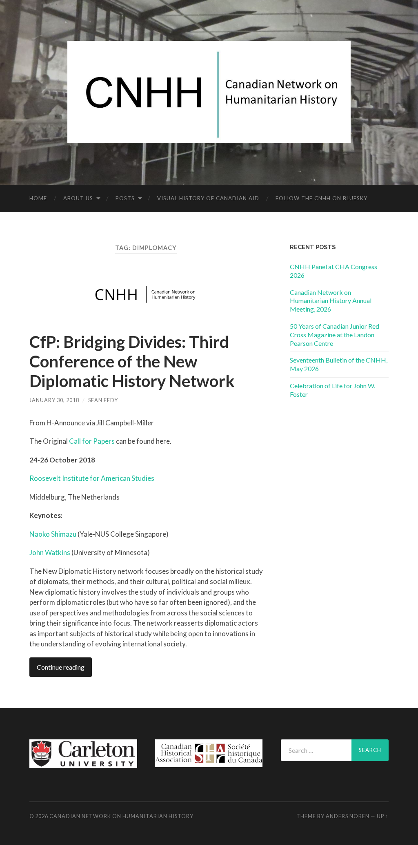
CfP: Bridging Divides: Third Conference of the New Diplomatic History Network (132, 361)
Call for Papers (92, 441)
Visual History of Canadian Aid (208, 198)
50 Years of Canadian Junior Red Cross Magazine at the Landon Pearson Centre (334, 334)
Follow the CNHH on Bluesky (321, 198)
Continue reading (60, 667)
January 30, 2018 (54, 400)
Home (38, 198)
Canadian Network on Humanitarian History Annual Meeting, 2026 (330, 300)
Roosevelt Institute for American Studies (91, 478)
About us (78, 198)
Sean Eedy (103, 400)
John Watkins (49, 552)
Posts (125, 198)
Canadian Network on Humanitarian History (121, 816)
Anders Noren (347, 816)
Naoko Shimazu (52, 534)
